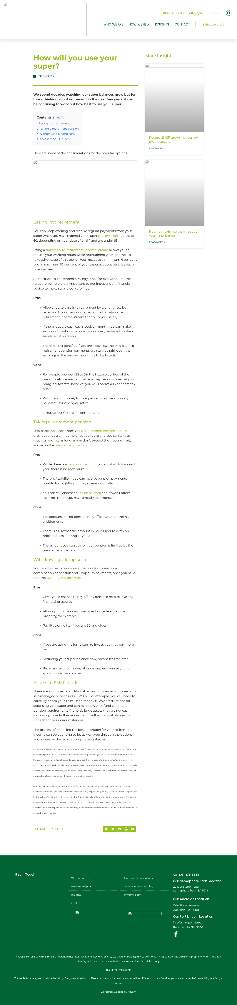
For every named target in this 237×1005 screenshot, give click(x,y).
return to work (89, 493)
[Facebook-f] (176, 934)
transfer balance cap (71, 445)
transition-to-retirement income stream (77, 250)
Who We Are (113, 24)
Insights (162, 24)
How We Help (139, 24)
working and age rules (63, 578)
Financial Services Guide (139, 878)
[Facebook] (228, 13)
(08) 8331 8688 (173, 13)
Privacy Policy (132, 894)
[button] (106, 829)
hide (57, 117)
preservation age (111, 236)
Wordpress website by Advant (118, 991)
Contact (182, 24)
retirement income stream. (106, 431)
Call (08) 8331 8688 (186, 874)
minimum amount (82, 464)
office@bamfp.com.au (204, 13)
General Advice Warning (138, 886)
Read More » (157, 148)
